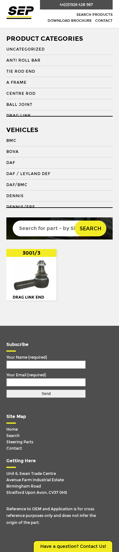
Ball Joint (19, 104)
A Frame (16, 82)
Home (12, 429)
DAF (10, 163)
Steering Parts (19, 442)
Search (90, 229)
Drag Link (18, 115)
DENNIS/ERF (20, 207)
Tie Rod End (20, 71)
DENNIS (15, 196)
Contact (104, 21)
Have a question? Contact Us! (73, 546)
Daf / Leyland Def (28, 174)
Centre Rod (21, 93)
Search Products (94, 15)
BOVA (12, 151)
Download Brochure (70, 21)
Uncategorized (25, 49)
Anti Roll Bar (23, 60)
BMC (11, 140)
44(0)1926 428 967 (76, 5)
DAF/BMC (17, 185)
